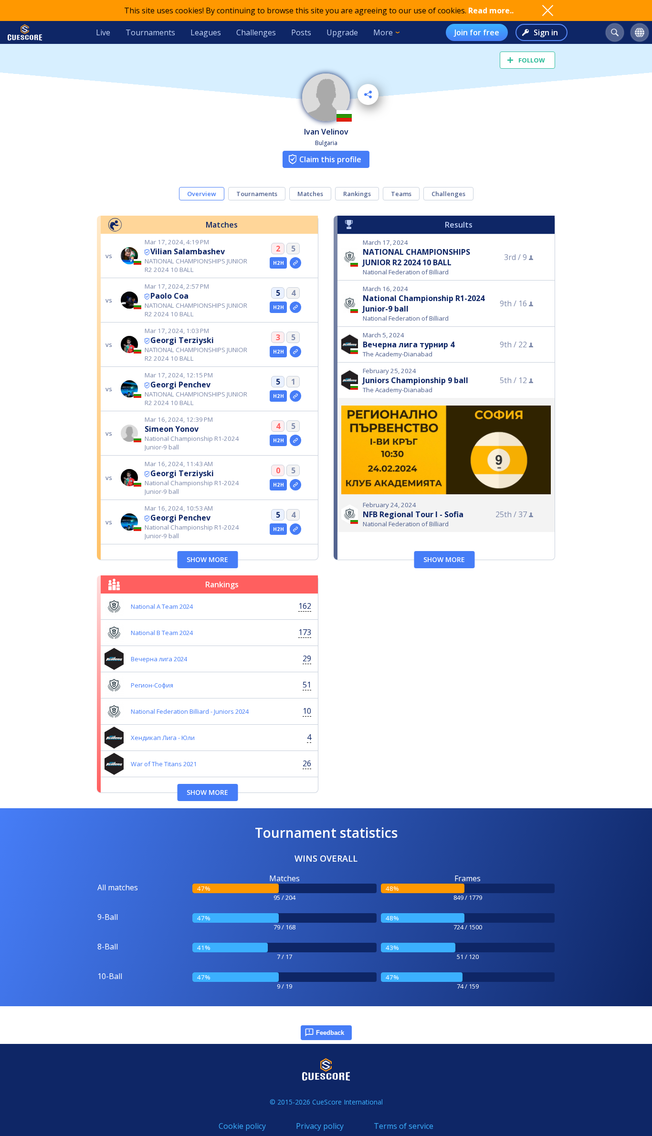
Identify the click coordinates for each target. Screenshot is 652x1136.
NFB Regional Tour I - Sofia (413, 514)
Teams (401, 193)
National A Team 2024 (162, 606)
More (383, 32)
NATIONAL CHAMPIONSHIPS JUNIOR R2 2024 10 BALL (416, 257)
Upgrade (342, 32)
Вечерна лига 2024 (159, 659)
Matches (310, 193)
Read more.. (491, 10)
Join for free (476, 32)
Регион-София (152, 685)
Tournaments (150, 32)
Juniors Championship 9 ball (415, 380)
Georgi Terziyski (182, 340)
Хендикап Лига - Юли (163, 737)
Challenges (256, 32)
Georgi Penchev (180, 384)
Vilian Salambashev (187, 251)
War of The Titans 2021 (164, 764)
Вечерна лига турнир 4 (408, 344)
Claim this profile (330, 159)
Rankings (357, 193)
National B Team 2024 (162, 632)
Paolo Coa (169, 296)
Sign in (546, 32)
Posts (301, 32)
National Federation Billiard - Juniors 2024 (190, 711)
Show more (207, 559)
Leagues (205, 32)
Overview (201, 193)
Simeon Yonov (172, 429)
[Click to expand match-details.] (295, 263)
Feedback (330, 1032)
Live (103, 32)
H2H (278, 263)
